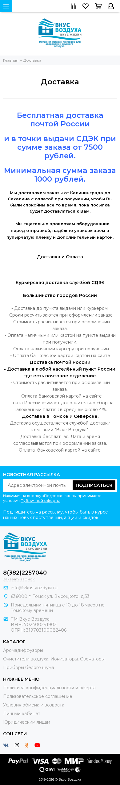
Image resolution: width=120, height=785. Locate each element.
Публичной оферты (40, 500)
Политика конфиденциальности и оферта (49, 688)
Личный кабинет (21, 713)
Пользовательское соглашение (37, 696)
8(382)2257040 (25, 572)
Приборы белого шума (28, 667)
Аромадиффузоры (23, 650)
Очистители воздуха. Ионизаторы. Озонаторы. (54, 659)
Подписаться (94, 485)
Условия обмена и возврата (33, 705)
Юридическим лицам (26, 722)
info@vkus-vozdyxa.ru (34, 588)
